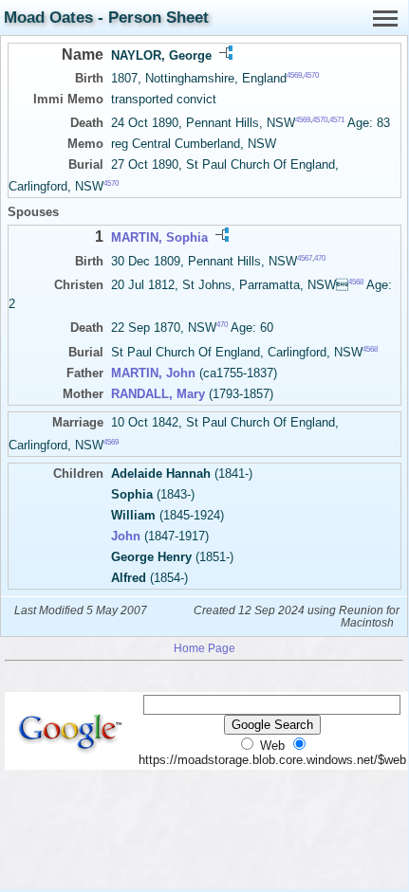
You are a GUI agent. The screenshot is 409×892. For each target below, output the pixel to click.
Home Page (204, 648)
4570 (311, 75)
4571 (336, 120)
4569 (294, 75)
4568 (355, 282)
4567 (304, 257)
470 (319, 257)
